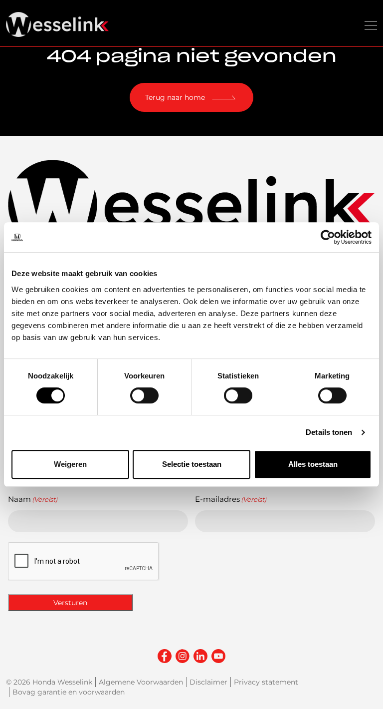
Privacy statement (266, 682)
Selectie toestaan (191, 464)
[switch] (144, 395)
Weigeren (70, 464)
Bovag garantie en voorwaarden (68, 692)
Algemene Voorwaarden (141, 682)
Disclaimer (208, 682)
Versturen (70, 602)
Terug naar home (175, 97)
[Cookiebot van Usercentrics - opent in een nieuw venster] (328, 237)
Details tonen (329, 432)
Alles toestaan (313, 464)
